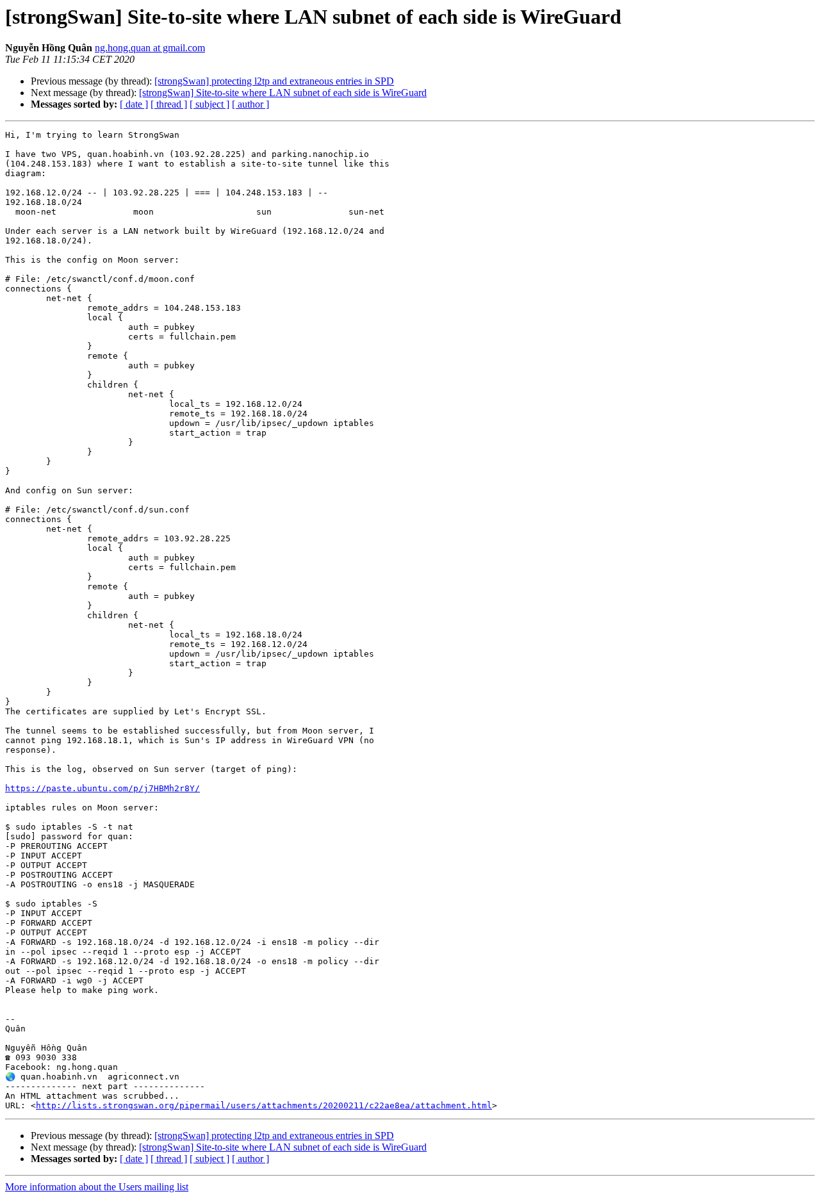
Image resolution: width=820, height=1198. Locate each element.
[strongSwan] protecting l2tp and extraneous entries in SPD (274, 81)
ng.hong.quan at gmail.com (150, 47)
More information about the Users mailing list (96, 1186)
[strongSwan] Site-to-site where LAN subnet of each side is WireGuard (283, 92)
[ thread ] (169, 104)
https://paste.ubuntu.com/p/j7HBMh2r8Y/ (102, 788)
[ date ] (134, 104)
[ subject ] (209, 104)
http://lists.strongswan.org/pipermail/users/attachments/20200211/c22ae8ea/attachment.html (264, 1105)
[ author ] (250, 104)
